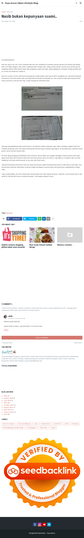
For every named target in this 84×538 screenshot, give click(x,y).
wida (10, 316)
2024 (6, 414)
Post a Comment (42, 338)
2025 (6, 403)
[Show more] (53, 219)
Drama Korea (45, 424)
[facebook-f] (35, 524)
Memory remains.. (65, 245)
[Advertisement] (42, 41)
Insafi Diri (57, 424)
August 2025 (9, 407)
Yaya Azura (51, 533)
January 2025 (9, 412)
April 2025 (8, 410)
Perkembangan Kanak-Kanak (13, 427)
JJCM (66, 424)
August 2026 (9, 398)
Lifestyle (75, 424)
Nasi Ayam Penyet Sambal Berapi (40, 246)
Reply (6, 330)
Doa (35, 424)
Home (4, 12)
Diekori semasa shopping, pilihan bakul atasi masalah (13, 246)
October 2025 (9, 405)
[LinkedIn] (44, 219)
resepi (53, 427)
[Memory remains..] (69, 235)
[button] (2, 3)
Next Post (77, 343)
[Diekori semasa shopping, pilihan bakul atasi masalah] (14, 235)
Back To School (8, 424)
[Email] (48, 219)
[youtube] (44, 524)
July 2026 (7, 400)
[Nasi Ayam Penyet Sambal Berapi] (42, 235)
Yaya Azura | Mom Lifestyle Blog (21, 3)
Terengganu (31, 427)
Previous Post (7, 343)
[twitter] (49, 524)
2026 (6, 396)
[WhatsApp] (39, 219)
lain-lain (10, 12)
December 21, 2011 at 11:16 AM (16, 318)
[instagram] (39, 524)
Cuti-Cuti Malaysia (24, 424)
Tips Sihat (43, 427)
